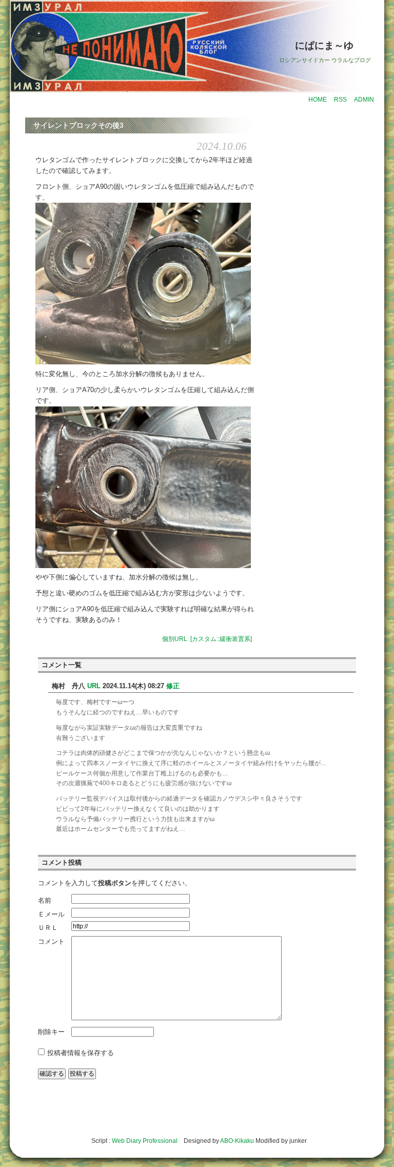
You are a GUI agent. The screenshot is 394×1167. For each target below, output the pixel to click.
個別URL (174, 639)
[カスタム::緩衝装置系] (221, 639)
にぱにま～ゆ (324, 45)
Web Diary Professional (145, 1140)
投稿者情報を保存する (80, 1053)
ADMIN (364, 99)
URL (94, 686)
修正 (173, 686)
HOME (317, 99)
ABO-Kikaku (237, 1140)
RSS (340, 99)
